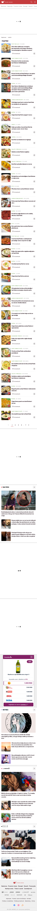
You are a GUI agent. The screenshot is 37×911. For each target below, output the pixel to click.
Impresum (8, 898)
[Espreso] (18, 892)
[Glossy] (30, 895)
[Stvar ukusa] (6, 2)
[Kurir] (12, 892)
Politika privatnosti (19, 901)
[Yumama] (25, 892)
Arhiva (33, 901)
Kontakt (29, 898)
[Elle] (13, 895)
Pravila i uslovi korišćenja (19, 898)
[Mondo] (5, 892)
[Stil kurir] (25, 895)
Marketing (27, 901)
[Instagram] (18, 905)
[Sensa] (7, 895)
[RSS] (22, 905)
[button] (16, 53)
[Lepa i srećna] (33, 892)
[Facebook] (14, 905)
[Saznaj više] (34, 487)
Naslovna (3, 37)
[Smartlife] (19, 895)
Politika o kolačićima (7, 901)
